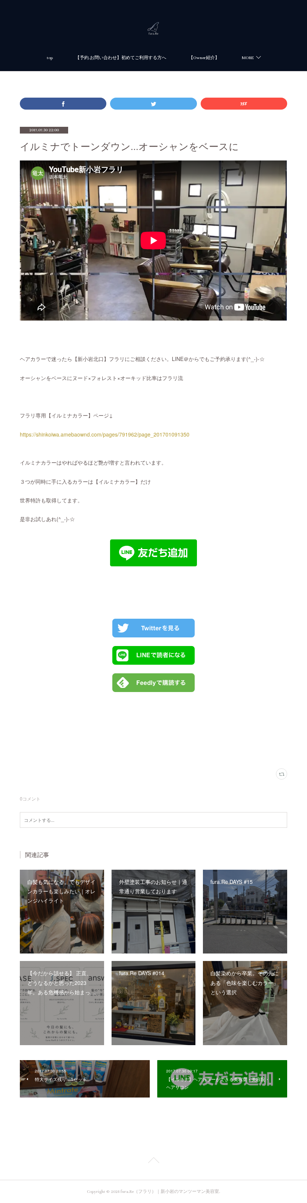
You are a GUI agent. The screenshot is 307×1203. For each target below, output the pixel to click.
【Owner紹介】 (204, 57)
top (50, 57)
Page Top (153, 1161)
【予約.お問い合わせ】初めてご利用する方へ (120, 57)
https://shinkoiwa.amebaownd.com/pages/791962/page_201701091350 (104, 434)
